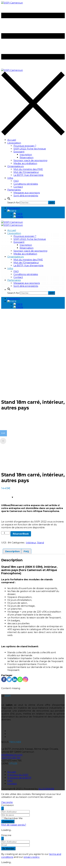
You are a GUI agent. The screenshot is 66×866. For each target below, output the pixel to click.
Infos (10, 178)
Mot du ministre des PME (28, 169)
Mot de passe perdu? (13, 824)
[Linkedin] (14, 679)
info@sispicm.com (11, 754)
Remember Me (13, 818)
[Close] (2, 808)
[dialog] (33, 849)
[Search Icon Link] (8, 199)
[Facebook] (4, 679)
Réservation (26, 157)
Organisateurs (15, 166)
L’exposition (14, 142)
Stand (40, 542)
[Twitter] (9, 679)
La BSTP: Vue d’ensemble (28, 175)
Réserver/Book (21, 533)
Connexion (13, 208)
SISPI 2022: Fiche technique (30, 148)
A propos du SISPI (17, 774)
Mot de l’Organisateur (26, 172)
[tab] (12, 551)
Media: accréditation (25, 163)
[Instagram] (25, 679)
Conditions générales (26, 183)
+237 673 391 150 (10, 757)
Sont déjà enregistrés (26, 195)
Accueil (11, 139)
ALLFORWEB (46, 788)
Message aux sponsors (27, 192)
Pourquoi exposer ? (25, 145)
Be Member (8, 848)
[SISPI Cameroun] (12, 2)
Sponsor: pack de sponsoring (30, 160)
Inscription (26, 154)
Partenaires (14, 189)
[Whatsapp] (20, 679)
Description (12, 551)
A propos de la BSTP (19, 777)
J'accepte (7, 802)
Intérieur (31, 542)
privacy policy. (31, 857)
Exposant (19, 151)
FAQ (16, 180)
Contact (18, 186)
